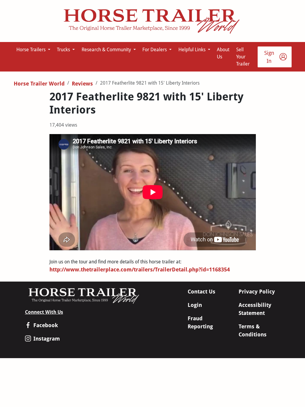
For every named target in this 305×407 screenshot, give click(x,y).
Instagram (46, 338)
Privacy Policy (257, 291)
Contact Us (201, 291)
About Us (223, 53)
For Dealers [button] (155, 49)
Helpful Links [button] (192, 49)
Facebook (45, 325)
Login (195, 305)
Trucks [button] (64, 49)
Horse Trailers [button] (31, 49)
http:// (57, 269)
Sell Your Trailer (243, 57)
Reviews (82, 83)
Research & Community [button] (107, 49)
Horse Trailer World (39, 83)
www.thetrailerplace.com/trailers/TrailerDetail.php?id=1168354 (148, 269)
